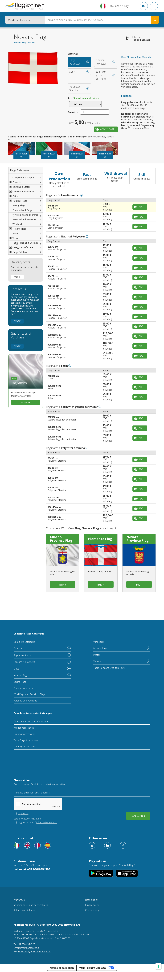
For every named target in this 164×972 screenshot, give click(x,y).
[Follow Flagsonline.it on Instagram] (92, 845)
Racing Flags (18, 205)
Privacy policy (92, 904)
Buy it (62, 584)
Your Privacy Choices (92, 967)
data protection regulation (27, 818)
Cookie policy (92, 910)
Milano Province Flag (61, 539)
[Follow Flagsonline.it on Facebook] (123, 845)
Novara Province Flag (137, 539)
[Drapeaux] (37, 845)
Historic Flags (100, 648)
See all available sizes (86, 98)
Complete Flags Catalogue (29, 633)
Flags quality (91, 899)
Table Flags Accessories (26, 740)
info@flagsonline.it (29, 947)
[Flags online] (27, 845)
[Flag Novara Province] (139, 555)
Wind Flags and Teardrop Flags (25, 216)
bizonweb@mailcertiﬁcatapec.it (34, 951)
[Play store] (101, 873)
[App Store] (127, 873)
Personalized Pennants (24, 219)
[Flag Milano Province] (62, 555)
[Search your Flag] (155, 20)
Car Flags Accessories (25, 746)
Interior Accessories (24, 727)
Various (97, 661)
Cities (16, 668)
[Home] (24, 6)
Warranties (19, 899)
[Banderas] (48, 845)
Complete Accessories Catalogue (33, 713)
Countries (19, 648)
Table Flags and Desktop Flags (25, 243)
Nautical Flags (21, 675)
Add (141, 206)
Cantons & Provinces (24, 661)
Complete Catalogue (23, 177)
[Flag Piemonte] (100, 555)
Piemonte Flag (100, 539)
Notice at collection (62, 967)
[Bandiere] (17, 845)
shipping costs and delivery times (31, 904)
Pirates (16, 233)
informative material (46, 822)
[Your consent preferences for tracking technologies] (158, 966)
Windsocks (18, 224)
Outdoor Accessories (24, 734)
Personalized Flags (22, 210)
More (17, 276)
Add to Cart (107, 129)
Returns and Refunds (24, 910)
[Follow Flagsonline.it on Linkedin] (107, 845)
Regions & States (22, 655)
